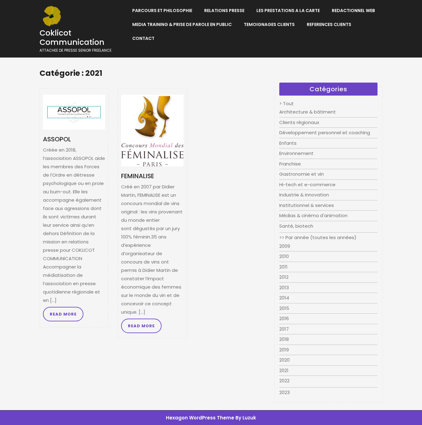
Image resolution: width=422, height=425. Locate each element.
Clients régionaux (299, 122)
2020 (284, 360)
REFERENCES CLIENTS (329, 24)
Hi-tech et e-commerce (307, 184)
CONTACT (143, 38)
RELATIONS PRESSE (224, 10)
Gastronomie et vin (301, 174)
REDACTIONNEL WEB (353, 10)
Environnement (296, 153)
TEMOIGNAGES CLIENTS (269, 24)
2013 (284, 287)
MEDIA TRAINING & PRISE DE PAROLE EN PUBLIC (182, 24)
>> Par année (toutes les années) (318, 237)
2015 (284, 308)
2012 (284, 277)
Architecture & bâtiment (307, 112)
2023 (284, 392)
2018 (284, 339)
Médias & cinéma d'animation (313, 215)
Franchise (290, 164)
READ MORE (63, 314)
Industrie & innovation (304, 194)
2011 (283, 267)
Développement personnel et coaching (324, 132)
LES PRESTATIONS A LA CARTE (288, 10)
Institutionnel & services (306, 205)
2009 (284, 246)
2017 (284, 329)
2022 (284, 380)
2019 (284, 349)
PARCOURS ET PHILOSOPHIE (162, 10)
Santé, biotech (296, 226)
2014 (284, 297)
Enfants (288, 143)
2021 (284, 370)
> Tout (286, 103)
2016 (284, 318)
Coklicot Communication (72, 38)
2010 (284, 256)
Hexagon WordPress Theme (200, 417)
